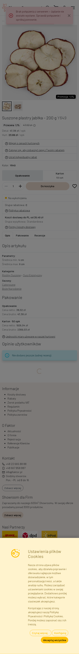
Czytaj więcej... (40, 633)
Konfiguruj (60, 633)
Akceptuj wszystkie (54, 640)
